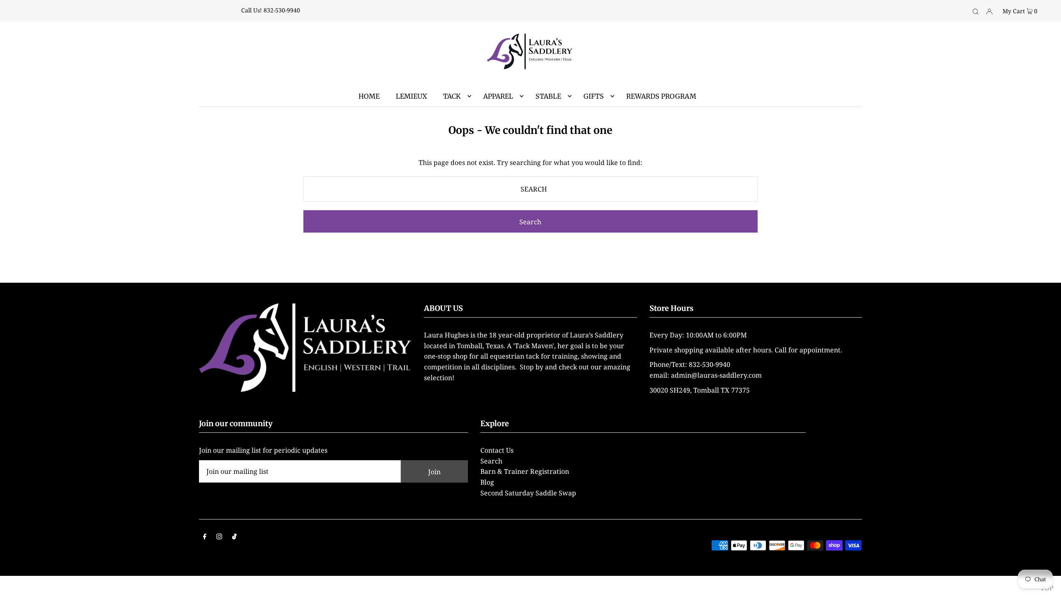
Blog (487, 482)
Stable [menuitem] (548, 96)
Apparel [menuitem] (498, 96)
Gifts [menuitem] (594, 96)
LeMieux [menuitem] (411, 96)
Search (491, 461)
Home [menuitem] (369, 96)
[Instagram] (219, 537)
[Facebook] (204, 537)
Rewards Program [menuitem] (661, 96)
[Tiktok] (234, 537)
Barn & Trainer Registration (524, 471)
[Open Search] (976, 10)
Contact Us (497, 450)
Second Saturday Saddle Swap (528, 493)
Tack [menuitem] (452, 96)
